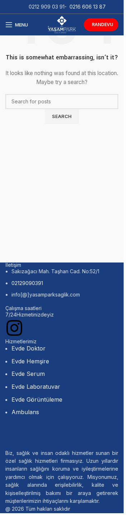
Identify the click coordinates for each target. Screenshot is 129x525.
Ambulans (25, 412)
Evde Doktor (28, 348)
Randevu (102, 24)
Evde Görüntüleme (36, 399)
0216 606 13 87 (88, 7)
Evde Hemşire (30, 361)
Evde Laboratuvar (35, 386)
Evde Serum (28, 373)
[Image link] (59, 436)
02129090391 (27, 283)
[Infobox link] (61, 315)
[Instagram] (14, 328)
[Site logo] (62, 24)
